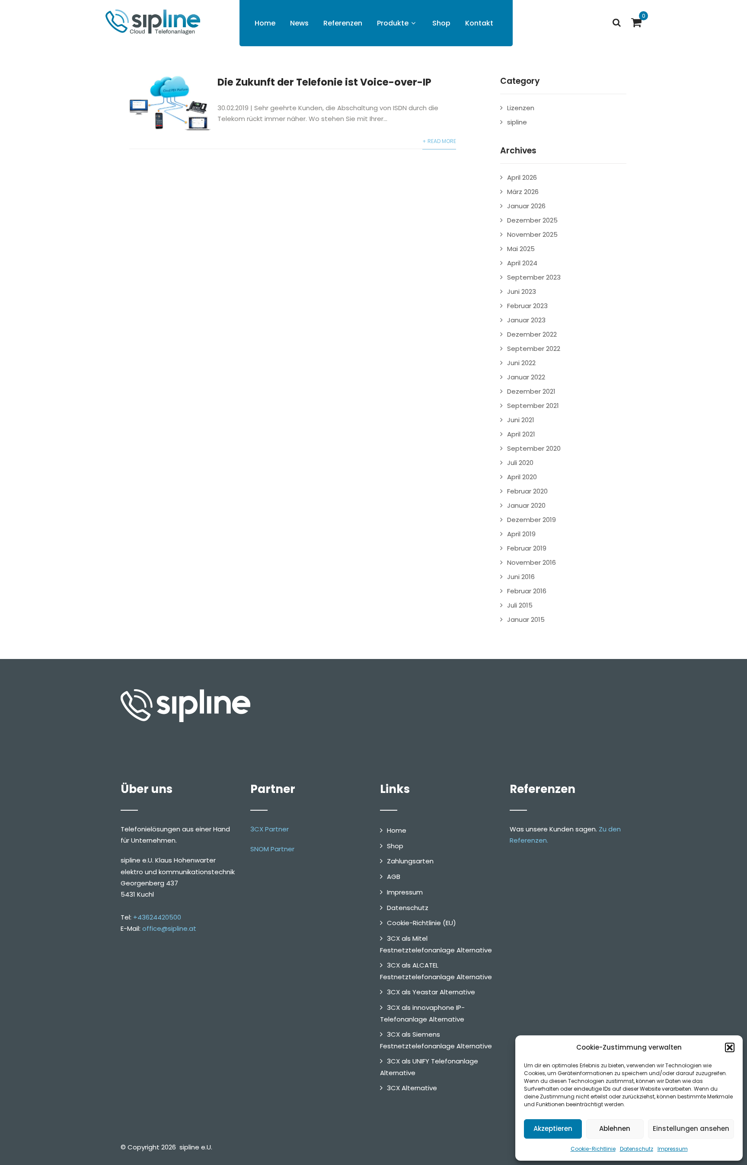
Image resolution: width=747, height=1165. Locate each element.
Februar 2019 (526, 548)
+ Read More (439, 141)
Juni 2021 (520, 419)
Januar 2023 (526, 320)
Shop (441, 23)
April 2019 (521, 533)
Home (265, 23)
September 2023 (534, 277)
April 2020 (522, 476)
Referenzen (342, 23)
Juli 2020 (520, 462)
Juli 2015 (520, 605)
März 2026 (523, 191)
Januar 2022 (526, 377)
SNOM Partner (272, 848)
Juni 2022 (521, 362)
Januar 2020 (526, 505)
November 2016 (531, 562)
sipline (517, 122)
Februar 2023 (527, 305)
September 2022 (533, 348)
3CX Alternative (412, 1087)
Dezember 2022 (532, 334)
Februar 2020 (527, 491)
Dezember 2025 (532, 220)
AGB (393, 876)
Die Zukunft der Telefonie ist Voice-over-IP (324, 82)
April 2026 (522, 177)
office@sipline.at (169, 928)
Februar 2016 (526, 590)
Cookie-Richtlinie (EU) (421, 922)
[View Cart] (636, 22)
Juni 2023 (521, 291)
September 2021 (533, 405)
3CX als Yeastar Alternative (431, 991)
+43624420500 (157, 917)
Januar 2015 (526, 619)
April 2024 (522, 262)
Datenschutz (636, 1148)
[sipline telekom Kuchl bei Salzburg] (151, 21)
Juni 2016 (521, 576)
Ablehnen (614, 1128)
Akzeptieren (552, 1128)
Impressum (673, 1148)
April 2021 (521, 434)
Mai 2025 (521, 248)
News (299, 23)
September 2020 (534, 448)
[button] (729, 1047)
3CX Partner (269, 829)
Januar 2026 (526, 205)
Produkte (393, 23)
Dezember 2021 (531, 391)
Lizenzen (520, 107)
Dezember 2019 (531, 519)
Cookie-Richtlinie (593, 1148)
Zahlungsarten (410, 861)
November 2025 (532, 234)
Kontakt (479, 23)
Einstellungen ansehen (691, 1128)
